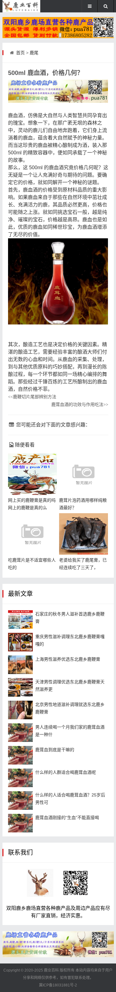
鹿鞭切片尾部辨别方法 (32, 396)
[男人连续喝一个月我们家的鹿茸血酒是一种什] (20, 732)
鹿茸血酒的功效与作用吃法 (79, 404)
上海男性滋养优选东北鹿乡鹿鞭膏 (67, 659)
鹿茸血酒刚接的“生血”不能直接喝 (67, 817)
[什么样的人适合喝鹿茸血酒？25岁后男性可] (20, 800)
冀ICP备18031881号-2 (58, 985)
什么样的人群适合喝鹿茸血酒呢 (65, 772)
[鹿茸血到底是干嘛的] (20, 755)
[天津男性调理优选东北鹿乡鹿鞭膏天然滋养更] (20, 687)
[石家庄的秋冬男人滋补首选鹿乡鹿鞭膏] (20, 619)
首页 (20, 52)
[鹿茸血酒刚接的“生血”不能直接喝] (20, 823)
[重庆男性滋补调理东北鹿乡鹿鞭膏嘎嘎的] (20, 642)
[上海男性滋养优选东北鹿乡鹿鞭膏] (20, 664)
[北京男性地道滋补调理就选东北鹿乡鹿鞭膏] (20, 710)
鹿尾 (34, 52)
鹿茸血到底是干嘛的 (54, 749)
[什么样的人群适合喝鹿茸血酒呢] (20, 778)
